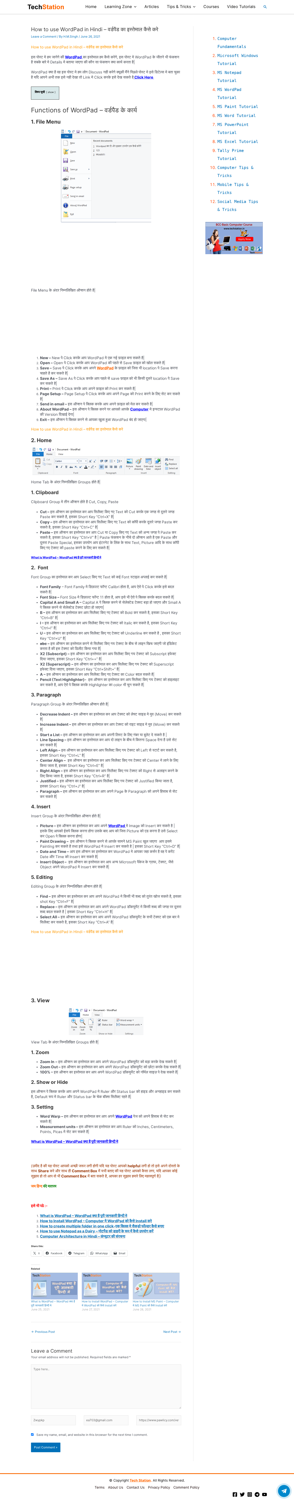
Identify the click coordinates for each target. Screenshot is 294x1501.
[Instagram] (249, 1494)
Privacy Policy (159, 1487)
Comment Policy (186, 1487)
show (51, 92)
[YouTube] (264, 1494)
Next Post (172, 1332)
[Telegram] (257, 1494)
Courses (211, 7)
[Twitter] (242, 1494)
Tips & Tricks (179, 7)
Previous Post (43, 1332)
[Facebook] (234, 1494)
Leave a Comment (43, 36)
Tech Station (140, 1480)
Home (91, 7)
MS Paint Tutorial (237, 106)
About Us (115, 1487)
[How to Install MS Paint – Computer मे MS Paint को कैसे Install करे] (156, 1286)
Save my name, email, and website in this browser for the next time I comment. (92, 1435)
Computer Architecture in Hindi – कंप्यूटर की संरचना (82, 1236)
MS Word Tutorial (236, 115)
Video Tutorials (241, 7)
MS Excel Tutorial (237, 141)
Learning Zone (118, 7)
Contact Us (136, 1487)
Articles (151, 7)
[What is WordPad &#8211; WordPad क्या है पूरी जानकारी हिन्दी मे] (54, 1286)
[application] (134, 7)
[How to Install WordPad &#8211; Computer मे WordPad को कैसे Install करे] (105, 1286)
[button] (265, 6)
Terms (100, 1487)
